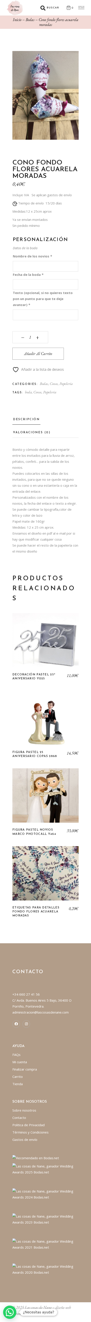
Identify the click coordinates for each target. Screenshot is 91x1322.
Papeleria (49, 392)
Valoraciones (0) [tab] (32, 432)
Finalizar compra (24, 1069)
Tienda (17, 1084)
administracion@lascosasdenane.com (40, 1012)
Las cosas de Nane (38, 1307)
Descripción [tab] (26, 419)
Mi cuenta (19, 1062)
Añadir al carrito (38, 353)
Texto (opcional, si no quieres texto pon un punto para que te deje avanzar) (43, 298)
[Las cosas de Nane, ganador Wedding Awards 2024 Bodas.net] (45, 1194)
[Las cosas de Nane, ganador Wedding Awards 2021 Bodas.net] (45, 1244)
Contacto (19, 1117)
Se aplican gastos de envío (52, 195)
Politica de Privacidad (28, 1125)
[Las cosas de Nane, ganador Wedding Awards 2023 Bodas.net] (45, 1219)
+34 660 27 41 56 (26, 994)
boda (28, 392)
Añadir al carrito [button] (46, 643)
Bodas (44, 383)
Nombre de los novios (32, 256)
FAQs (16, 1054)
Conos (54, 383)
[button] (9, 1312)
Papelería (66, 383)
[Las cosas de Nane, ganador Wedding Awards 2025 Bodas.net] (45, 1169)
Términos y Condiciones (30, 1132)
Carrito (17, 1076)
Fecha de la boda (28, 274)
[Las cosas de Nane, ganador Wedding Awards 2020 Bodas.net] (45, 1269)
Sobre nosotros (24, 1110)
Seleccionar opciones (45, 877)
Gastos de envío (24, 1139)
